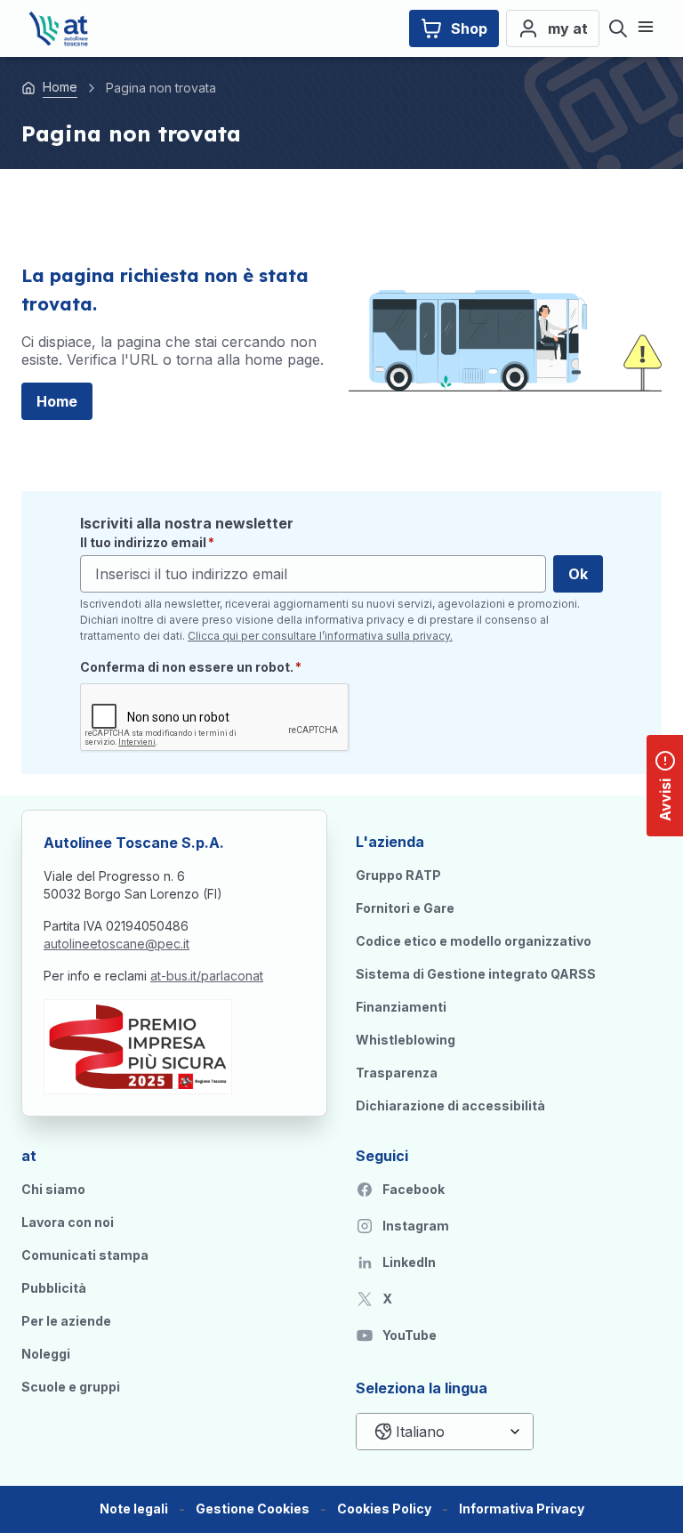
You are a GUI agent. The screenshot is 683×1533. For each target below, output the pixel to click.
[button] (252, 1509)
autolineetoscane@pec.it (116, 943)
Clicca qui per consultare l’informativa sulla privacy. (320, 635)
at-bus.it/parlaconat (206, 975)
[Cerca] (618, 28)
